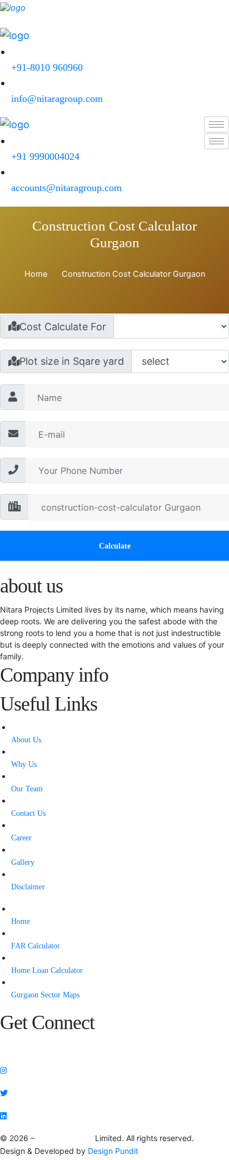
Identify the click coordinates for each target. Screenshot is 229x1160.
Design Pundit (113, 1151)
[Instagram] (114, 1069)
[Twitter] (114, 1092)
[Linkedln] (114, 1115)
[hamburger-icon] (216, 124)
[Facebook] (114, 1046)
